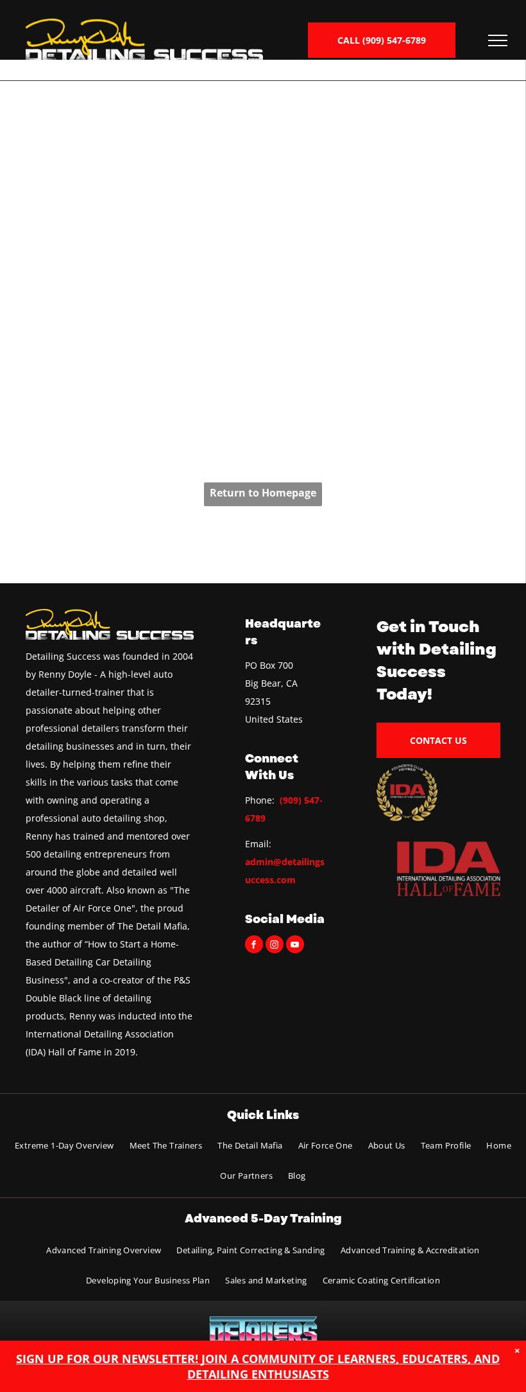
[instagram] (275, 945)
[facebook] (254, 945)
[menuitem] (64, 1145)
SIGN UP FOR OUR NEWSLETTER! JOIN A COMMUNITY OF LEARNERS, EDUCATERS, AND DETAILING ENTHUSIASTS (258, 1366)
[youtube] (295, 945)
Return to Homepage (263, 493)
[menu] (497, 40)
